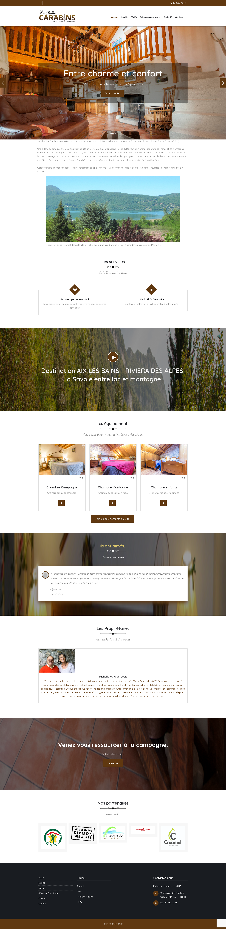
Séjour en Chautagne (150, 17)
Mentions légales (85, 887)
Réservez (113, 753)
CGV (79, 882)
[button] (3, 82)
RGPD (79, 892)
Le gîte (125, 17)
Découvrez (112, 92)
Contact (179, 17)
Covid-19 (167, 17)
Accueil (114, 17)
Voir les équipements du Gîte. (112, 517)
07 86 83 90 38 (179, 3)
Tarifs (134, 17)
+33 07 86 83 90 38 (168, 893)
